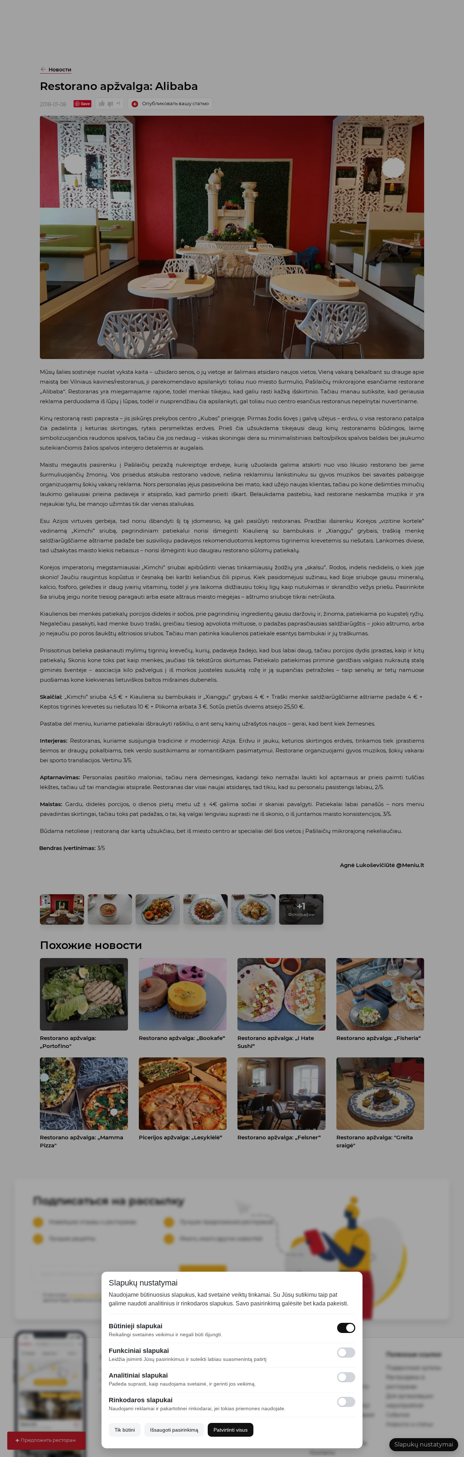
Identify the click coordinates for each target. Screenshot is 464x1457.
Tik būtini (125, 1430)
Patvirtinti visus (231, 1430)
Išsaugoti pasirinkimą (174, 1430)
